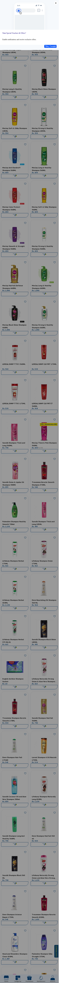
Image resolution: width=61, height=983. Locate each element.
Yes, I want (50, 46)
